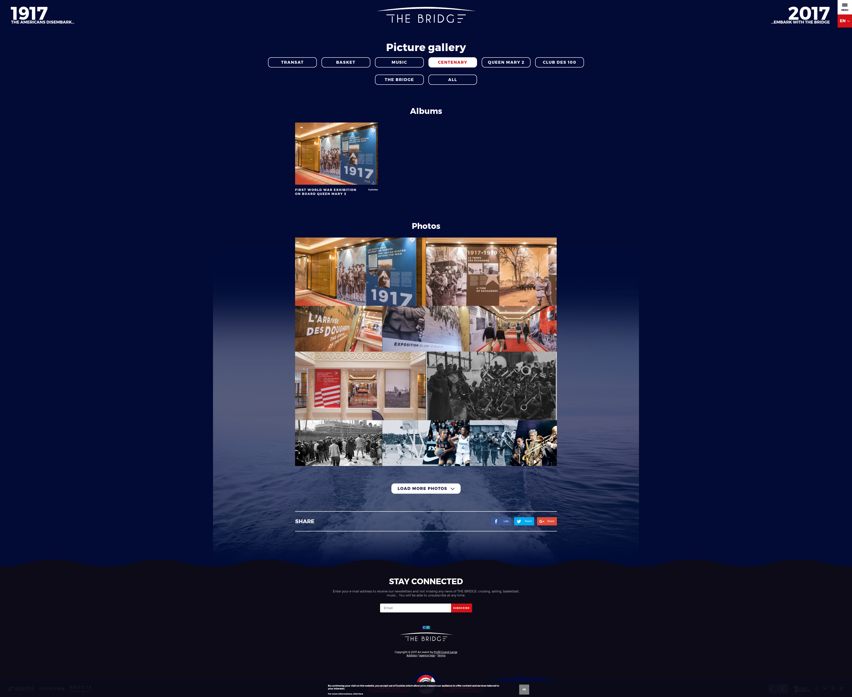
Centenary (452, 62)
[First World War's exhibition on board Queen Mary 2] (360, 272)
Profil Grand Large (445, 652)
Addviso (411, 655)
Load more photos (423, 488)
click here (358, 694)
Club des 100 (559, 62)
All (452, 79)
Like (506, 521)
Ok (524, 689)
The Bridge (399, 79)
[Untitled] (338, 443)
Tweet (528, 521)
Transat (292, 62)
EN (843, 20)
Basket (345, 62)
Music (399, 62)
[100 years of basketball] (425, 443)
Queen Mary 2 (506, 62)
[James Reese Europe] (491, 386)
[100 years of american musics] (513, 443)
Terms (441, 655)
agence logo (427, 655)
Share (550, 521)
